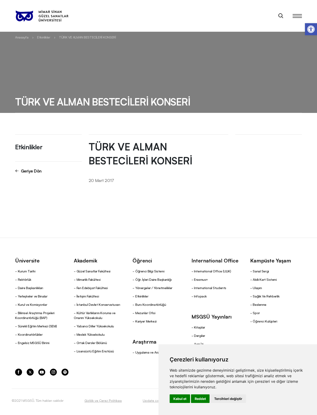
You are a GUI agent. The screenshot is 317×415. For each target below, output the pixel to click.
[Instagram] (53, 371)
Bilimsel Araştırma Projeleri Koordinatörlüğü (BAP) (35, 315)
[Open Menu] (297, 15)
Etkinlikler (43, 37)
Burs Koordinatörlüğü (150, 304)
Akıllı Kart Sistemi (265, 279)
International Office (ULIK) (212, 271)
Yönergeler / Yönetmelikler (153, 287)
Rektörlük (24, 279)
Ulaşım (257, 287)
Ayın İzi (199, 344)
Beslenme (259, 304)
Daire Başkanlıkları (30, 287)
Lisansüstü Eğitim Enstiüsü (95, 351)
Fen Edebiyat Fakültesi (92, 287)
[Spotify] (64, 371)
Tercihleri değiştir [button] (228, 399)
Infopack (200, 296)
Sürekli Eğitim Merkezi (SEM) (37, 326)
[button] (311, 29)
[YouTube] (41, 371)
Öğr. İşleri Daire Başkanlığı (153, 279)
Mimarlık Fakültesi (88, 279)
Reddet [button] (200, 399)
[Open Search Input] (280, 15)
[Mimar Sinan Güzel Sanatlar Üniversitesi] (41, 16)
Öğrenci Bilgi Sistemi (149, 271)
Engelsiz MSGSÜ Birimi (33, 342)
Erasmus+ (201, 279)
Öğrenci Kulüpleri (265, 321)
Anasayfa (22, 37)
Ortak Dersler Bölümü (92, 342)
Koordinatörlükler (30, 334)
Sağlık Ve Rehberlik (266, 296)
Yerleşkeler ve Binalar (33, 296)
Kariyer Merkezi (146, 321)
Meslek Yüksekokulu (90, 334)
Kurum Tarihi (27, 271)
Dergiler (199, 335)
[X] (30, 371)
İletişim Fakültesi (88, 296)
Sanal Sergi (261, 271)
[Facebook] (18, 371)
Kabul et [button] (179, 399)
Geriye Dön (31, 171)
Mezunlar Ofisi (145, 312)
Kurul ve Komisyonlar (32, 304)
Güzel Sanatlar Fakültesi (93, 271)
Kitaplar (199, 327)
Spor (256, 312)
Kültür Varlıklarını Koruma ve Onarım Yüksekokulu (94, 315)
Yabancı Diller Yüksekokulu (95, 326)
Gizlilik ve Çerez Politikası (103, 400)
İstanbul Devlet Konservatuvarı (98, 304)
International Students (210, 287)
